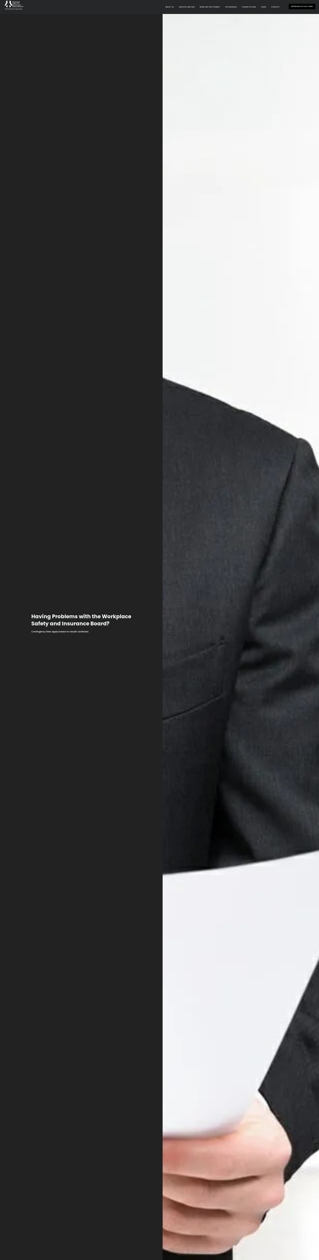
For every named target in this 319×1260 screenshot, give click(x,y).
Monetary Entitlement (210, 7)
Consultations (249, 7)
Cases (263, 7)
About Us (169, 7)
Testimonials (231, 7)
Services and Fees (187, 7)
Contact (275, 7)
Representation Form (302, 6)
